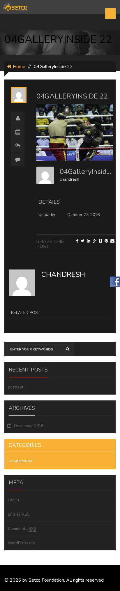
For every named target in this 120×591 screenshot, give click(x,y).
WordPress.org (21, 543)
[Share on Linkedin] (88, 241)
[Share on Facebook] (77, 241)
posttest (15, 387)
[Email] (112, 241)
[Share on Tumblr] (100, 241)
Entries (19, 514)
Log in (13, 500)
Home (18, 66)
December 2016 (28, 425)
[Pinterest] (106, 241)
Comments (22, 528)
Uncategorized (21, 461)
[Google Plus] (94, 241)
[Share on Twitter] (83, 241)
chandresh (69, 179)
